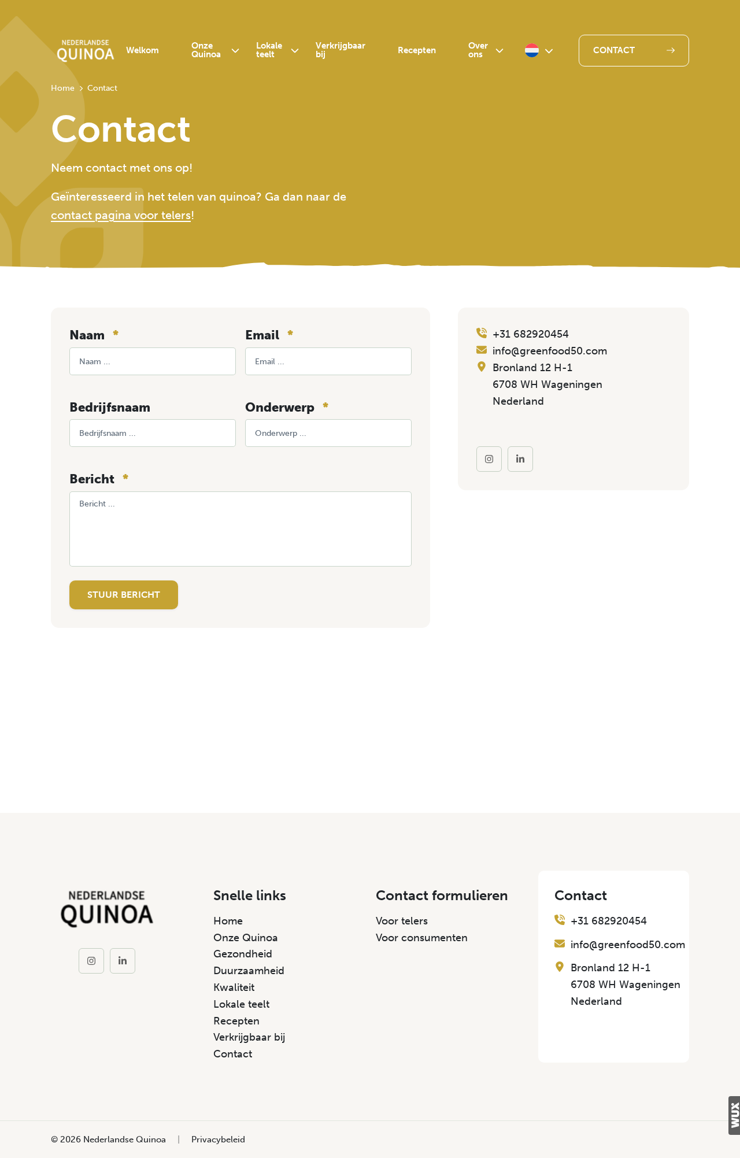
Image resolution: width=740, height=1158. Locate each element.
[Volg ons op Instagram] (489, 459)
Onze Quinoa (206, 50)
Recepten (417, 50)
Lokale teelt (269, 50)
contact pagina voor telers (121, 215)
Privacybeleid (218, 1139)
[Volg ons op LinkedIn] (520, 459)
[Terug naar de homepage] (85, 50)
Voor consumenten (422, 937)
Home (228, 921)
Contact (614, 50)
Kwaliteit (233, 987)
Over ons (478, 50)
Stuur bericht (123, 594)
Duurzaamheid (248, 970)
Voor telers (402, 921)
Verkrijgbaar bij (340, 50)
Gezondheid (242, 954)
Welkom (142, 50)
